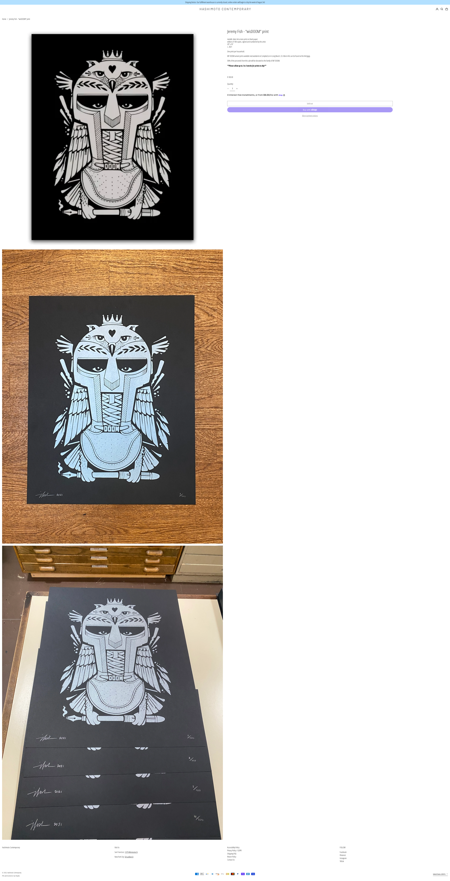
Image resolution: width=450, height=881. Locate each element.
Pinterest (343, 855)
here (308, 56)
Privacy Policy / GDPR (234, 850)
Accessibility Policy (233, 847)
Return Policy (231, 856)
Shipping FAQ (231, 853)
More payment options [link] (310, 116)
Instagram (343, 858)
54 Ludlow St (129, 856)
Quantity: (230, 83)
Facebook (343, 852)
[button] (446, 9)
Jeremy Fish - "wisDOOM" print (19, 19)
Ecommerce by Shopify (13, 876)
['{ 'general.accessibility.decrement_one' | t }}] (228, 89)
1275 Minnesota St (131, 852)
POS (3, 876)
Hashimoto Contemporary (11, 847)
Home (4, 19)
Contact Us (231, 859)
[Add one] (237, 89)
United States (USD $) (439, 874)
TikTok (342, 861)
